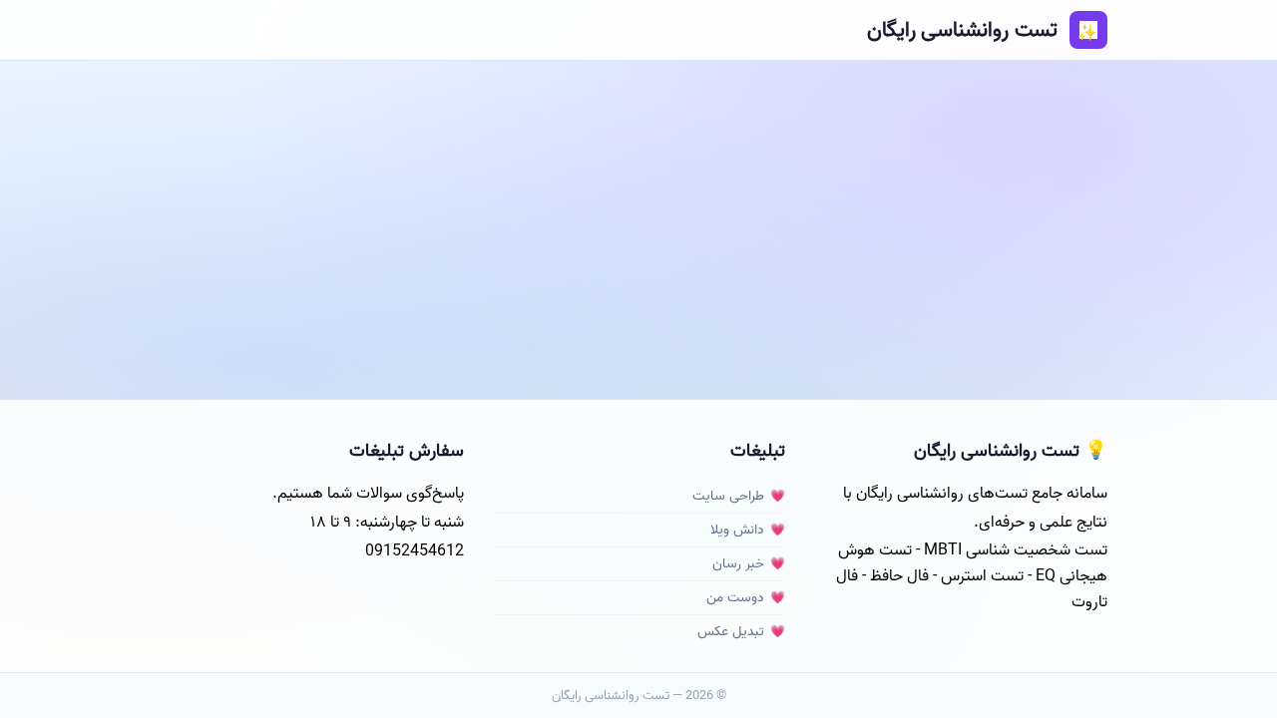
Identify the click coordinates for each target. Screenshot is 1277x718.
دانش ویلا (737, 530)
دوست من (735, 597)
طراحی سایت (728, 496)
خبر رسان (738, 563)
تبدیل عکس (730, 631)
